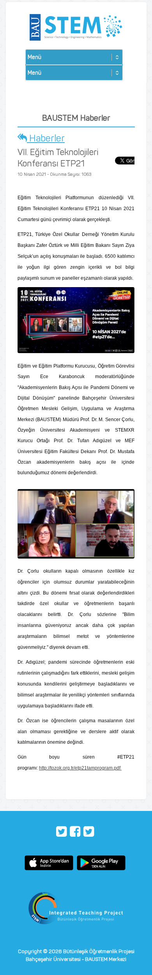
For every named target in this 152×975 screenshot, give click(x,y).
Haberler (46, 138)
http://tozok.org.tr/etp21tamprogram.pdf (80, 768)
